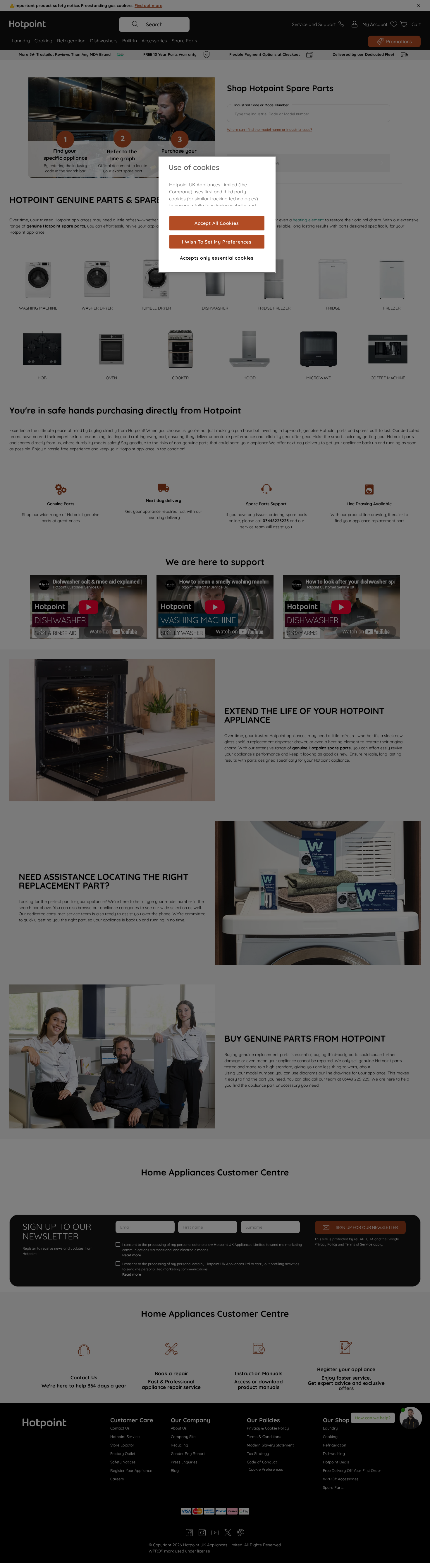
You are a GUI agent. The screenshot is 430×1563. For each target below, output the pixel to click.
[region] (217, 214)
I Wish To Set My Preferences (216, 242)
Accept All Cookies (217, 223)
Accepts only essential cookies (217, 258)
